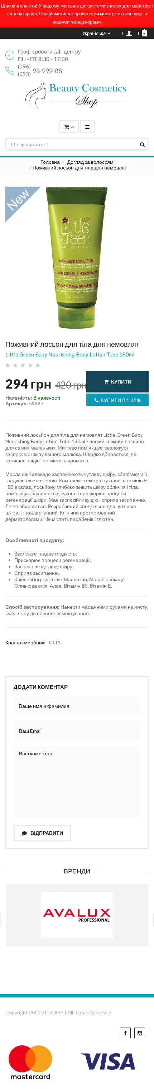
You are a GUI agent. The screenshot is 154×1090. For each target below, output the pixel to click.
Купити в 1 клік (121, 400)
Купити (121, 382)
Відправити (46, 833)
